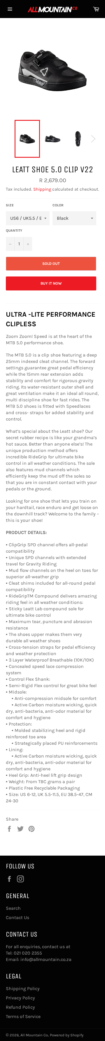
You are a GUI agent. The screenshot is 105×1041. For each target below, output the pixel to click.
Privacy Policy (20, 998)
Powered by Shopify (66, 1035)
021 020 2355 (28, 953)
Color (58, 205)
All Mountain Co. (34, 1035)
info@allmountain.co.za (45, 959)
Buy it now (51, 283)
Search (13, 908)
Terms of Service (23, 1016)
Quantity (14, 230)
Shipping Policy (23, 988)
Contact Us (17, 917)
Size (10, 205)
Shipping (42, 189)
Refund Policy (20, 1007)
